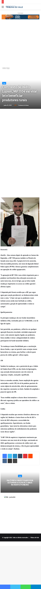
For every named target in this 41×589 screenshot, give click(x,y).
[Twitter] (10, 456)
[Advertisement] (20, 43)
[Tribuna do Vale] (14, 7)
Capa (8, 68)
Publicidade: (20, 13)
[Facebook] (5, 456)
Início (4, 68)
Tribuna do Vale (34, 537)
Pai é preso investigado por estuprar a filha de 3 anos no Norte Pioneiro (20, 482)
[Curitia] (20, 17)
